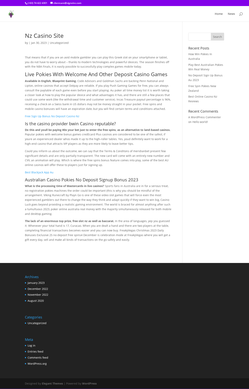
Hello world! (200, 122)
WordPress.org (37, 363)
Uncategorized (37, 323)
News (231, 14)
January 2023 (36, 283)
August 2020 (36, 301)
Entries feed (35, 351)
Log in (31, 345)
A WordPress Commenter (204, 117)
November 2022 (38, 294)
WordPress (89, 383)
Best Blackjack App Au (39, 172)
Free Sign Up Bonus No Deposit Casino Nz (52, 116)
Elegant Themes (52, 383)
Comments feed (38, 357)
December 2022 (38, 289)
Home (219, 14)
